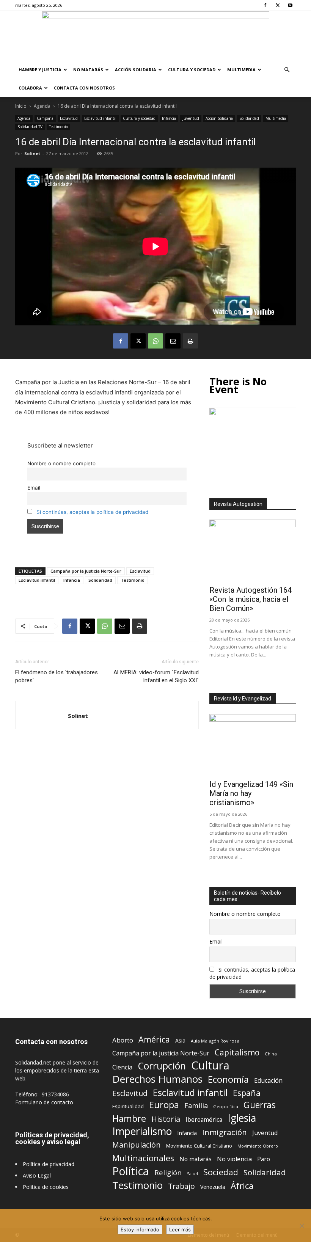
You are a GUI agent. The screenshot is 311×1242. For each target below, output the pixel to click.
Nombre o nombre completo (61, 463)
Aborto (122, 1040)
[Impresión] (190, 341)
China (271, 1054)
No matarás (195, 1159)
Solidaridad (249, 118)
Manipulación (136, 1145)
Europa (164, 1105)
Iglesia (242, 1118)
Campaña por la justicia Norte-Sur (85, 571)
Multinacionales (143, 1158)
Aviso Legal (37, 1175)
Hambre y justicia (40, 69)
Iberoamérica (203, 1120)
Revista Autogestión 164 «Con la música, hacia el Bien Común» (250, 599)
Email (33, 488)
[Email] (173, 341)
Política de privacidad (48, 1164)
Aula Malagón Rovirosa (215, 1041)
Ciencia (122, 1067)
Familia (196, 1106)
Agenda (42, 106)
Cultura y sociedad (191, 69)
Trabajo (181, 1186)
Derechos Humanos (157, 1079)
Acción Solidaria (135, 69)
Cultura (210, 1065)
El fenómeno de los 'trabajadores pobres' (56, 676)
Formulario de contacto (44, 1102)
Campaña (45, 118)
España (247, 1093)
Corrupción (162, 1066)
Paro (263, 1159)
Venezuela (212, 1186)
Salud (192, 1173)
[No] (301, 1225)
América (154, 1039)
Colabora (30, 88)
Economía (228, 1079)
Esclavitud (69, 118)
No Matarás (88, 69)
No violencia (234, 1159)
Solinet (32, 153)
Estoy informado (140, 1229)
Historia (165, 1119)
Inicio (21, 106)
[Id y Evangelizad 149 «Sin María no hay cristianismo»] (252, 745)
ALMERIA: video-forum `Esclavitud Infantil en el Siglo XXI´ (156, 676)
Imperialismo (142, 1131)
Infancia (169, 118)
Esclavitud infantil (100, 118)
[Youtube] (290, 5)
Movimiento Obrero (257, 1146)
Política (130, 1171)
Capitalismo (237, 1053)
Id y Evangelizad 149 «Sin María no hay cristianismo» (251, 793)
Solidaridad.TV (29, 126)
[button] (287, 70)
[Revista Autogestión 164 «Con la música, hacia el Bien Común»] (252, 551)
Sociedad (220, 1172)
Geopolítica (225, 1106)
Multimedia (241, 69)
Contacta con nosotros (84, 88)
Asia (180, 1040)
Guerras (259, 1105)
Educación (268, 1081)
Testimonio (58, 126)
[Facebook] (265, 5)
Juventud (190, 118)
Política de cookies (46, 1186)
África (242, 1186)
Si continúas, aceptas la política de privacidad (92, 512)
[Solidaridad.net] (155, 36)
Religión (168, 1172)
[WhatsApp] (155, 341)
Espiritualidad (128, 1106)
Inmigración (224, 1132)
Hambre (129, 1119)
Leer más (180, 1229)
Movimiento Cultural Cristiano (199, 1146)
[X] (277, 5)
